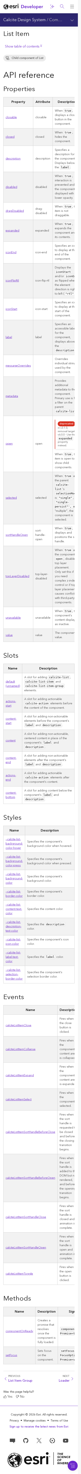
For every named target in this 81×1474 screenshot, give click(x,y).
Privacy (14, 1420)
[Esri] (39, 1459)
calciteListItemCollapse (21, 1049)
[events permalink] (27, 997)
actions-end (11, 777)
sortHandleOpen (17, 535)
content (11, 740)
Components (61, 19)
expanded (12, 230)
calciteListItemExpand (20, 1075)
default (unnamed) (13, 684)
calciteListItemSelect (19, 1099)
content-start (11, 721)
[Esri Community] (12, 1440)
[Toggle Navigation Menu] (73, 1466)
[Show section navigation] (72, 20)
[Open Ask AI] (52, 7)
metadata (12, 396)
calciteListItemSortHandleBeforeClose (30, 1132)
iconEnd (11, 252)
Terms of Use (59, 1420)
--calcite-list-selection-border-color (14, 974)
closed (10, 136)
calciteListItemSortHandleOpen (26, 1247)
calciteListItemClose (18, 1025)
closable (11, 117)
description (13, 158)
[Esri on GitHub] (26, 1440)
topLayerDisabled (17, 576)
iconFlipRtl (12, 280)
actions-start (11, 703)
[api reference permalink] (57, 76)
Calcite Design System (24, 20)
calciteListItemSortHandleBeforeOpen (30, 1177)
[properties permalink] (38, 89)
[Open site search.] (62, 6)
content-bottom (11, 795)
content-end (11, 760)
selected (11, 497)
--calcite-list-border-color (14, 894)
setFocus (11, 1355)
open (9, 443)
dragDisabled (15, 210)
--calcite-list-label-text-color (13, 957)
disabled (11, 187)
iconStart (11, 309)
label (9, 337)
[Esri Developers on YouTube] (66, 1440)
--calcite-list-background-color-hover (14, 844)
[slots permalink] (21, 656)
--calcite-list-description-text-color (13, 926)
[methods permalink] (34, 1299)
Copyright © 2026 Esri (26, 1414)
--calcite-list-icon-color (13, 941)
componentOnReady (19, 1331)
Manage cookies (35, 1421)
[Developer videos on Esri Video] (52, 1440)
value (9, 635)
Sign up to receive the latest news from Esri (39, 1426)
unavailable (13, 617)
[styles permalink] (24, 818)
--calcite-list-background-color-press (14, 861)
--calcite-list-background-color (14, 878)
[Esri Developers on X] (39, 1440)
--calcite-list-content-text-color (14, 909)
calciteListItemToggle (19, 1273)
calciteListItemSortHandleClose (26, 1217)
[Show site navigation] (72, 6)
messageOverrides (18, 365)
